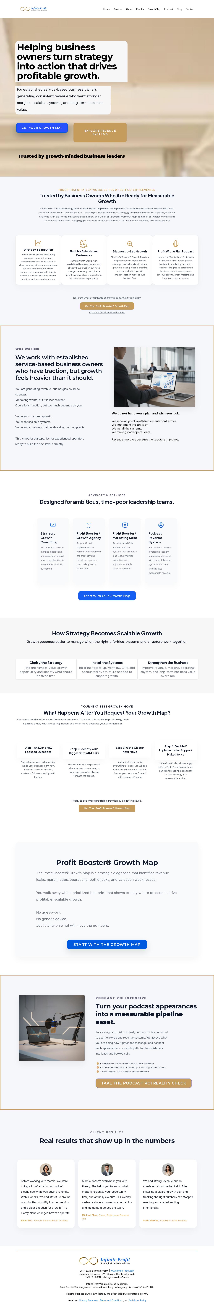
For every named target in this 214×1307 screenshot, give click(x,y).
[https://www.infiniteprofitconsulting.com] (107, 1261)
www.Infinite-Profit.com (122, 1270)
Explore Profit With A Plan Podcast (107, 312)
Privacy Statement (88, 1300)
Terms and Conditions (111, 1300)
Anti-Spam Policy (137, 1300)
